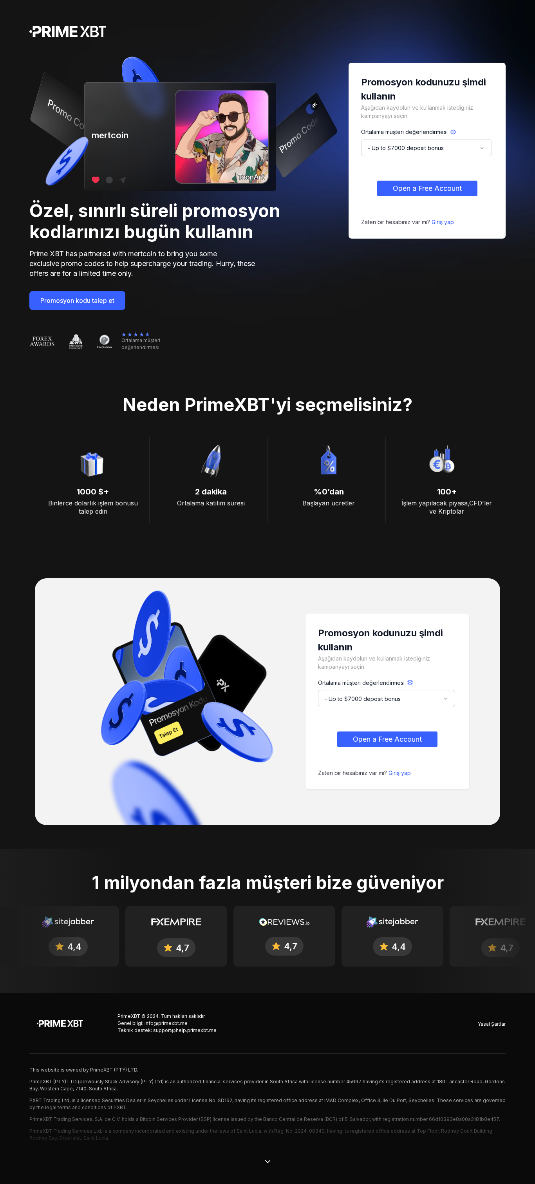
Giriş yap (443, 222)
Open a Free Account (427, 188)
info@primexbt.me (166, 1023)
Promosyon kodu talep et (77, 300)
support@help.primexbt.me (185, 1030)
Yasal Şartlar (492, 1024)
